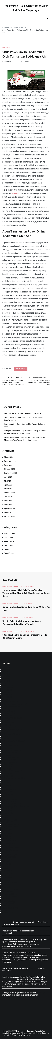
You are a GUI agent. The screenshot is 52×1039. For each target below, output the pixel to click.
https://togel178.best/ (12, 803)
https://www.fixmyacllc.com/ (14, 704)
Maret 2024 (8, 457)
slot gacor (6, 898)
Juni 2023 (8, 477)
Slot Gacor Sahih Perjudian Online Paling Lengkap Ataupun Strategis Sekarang (13, 380)
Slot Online (8, 545)
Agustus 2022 (9, 509)
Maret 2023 (8, 489)
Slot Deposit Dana (10, 713)
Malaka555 (7, 715)
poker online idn (9, 857)
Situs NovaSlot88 (10, 908)
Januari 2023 (9, 497)
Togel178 (6, 725)
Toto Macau (7, 676)
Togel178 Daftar (9, 764)
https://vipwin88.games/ (13, 729)
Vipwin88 (6, 674)
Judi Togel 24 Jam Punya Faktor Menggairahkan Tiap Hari (39, 380)
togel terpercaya (9, 762)
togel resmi (7, 871)
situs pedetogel (9, 759)
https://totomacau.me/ (12, 750)
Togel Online (9, 553)
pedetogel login (9, 843)
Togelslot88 (7, 671)
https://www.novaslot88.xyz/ (15, 778)
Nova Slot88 (7, 685)
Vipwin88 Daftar (9, 711)
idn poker (6, 683)
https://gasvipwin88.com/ (13, 741)
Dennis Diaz (7, 61)
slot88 (5, 743)
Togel (6, 549)
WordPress (25, 1035)
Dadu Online (7, 836)
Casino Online (9, 533)
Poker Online (7, 47)
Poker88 (15, 193)
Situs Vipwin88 (8, 903)
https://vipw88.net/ (10, 702)
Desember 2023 (10, 461)
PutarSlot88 (7, 688)
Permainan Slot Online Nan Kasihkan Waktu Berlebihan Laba (25, 425)
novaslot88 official (10, 889)
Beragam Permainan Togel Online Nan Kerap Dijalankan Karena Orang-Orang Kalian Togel (25, 432)
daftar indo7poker (10, 850)
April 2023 (8, 485)
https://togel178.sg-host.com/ (15, 806)
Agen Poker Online (10, 827)
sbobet (5, 910)
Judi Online (8, 538)
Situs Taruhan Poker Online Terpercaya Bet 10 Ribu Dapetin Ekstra (24, 418)
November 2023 (10, 465)
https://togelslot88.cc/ (12, 718)
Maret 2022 (8, 513)
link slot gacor (8, 873)
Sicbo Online (7, 838)
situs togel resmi (9, 753)
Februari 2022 (9, 516)
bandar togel (7, 776)
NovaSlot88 (7, 692)
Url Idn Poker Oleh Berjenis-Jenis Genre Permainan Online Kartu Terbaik (21, 622)
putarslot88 (7, 792)
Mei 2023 (7, 481)
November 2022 (10, 505)
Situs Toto (7, 766)
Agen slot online (9, 790)
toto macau (7, 773)
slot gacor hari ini (9, 799)
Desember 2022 (10, 501)
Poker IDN (6, 852)
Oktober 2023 (9, 469)
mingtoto (6, 880)
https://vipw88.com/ (11, 734)
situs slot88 (7, 912)
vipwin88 (6, 720)
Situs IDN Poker (9, 979)
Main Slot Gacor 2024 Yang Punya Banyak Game (22, 413)
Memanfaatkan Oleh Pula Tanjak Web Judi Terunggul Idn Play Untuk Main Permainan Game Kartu (26, 593)
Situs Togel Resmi (10, 746)
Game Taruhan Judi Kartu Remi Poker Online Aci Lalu (26, 608)
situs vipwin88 (8, 892)
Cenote (44, 1033)
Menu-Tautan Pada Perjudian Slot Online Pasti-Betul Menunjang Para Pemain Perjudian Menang (24, 438)
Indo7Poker (7, 829)
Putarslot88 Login (10, 894)
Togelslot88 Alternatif (12, 771)
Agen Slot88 (7, 822)
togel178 (6, 681)
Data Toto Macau (9, 841)
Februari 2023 (9, 493)
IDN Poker (6, 769)
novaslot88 (7, 748)
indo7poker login (9, 854)
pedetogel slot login (11, 757)
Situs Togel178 (9, 727)
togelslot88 (7, 794)
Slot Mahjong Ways (10, 824)
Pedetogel (7, 878)
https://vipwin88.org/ (11, 706)
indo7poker (7, 785)
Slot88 (5, 709)
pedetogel (6, 755)
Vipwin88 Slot (8, 722)
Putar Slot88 (7, 808)
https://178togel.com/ (12, 801)
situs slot (6, 866)
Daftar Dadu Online (10, 847)
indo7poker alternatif (11, 820)
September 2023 (10, 473)
